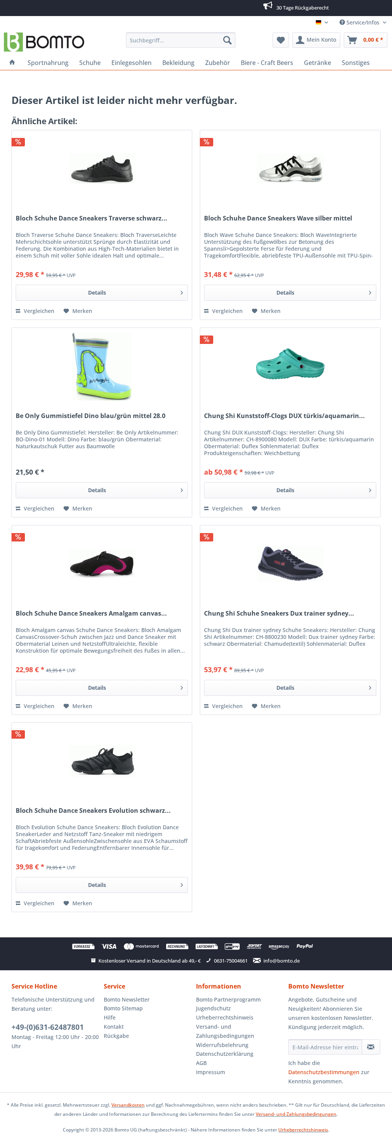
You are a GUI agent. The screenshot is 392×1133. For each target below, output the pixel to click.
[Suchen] (227, 40)
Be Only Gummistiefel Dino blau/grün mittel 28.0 (90, 416)
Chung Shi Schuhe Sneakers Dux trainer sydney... (279, 613)
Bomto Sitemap (123, 1008)
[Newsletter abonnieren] (371, 1047)
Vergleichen (38, 310)
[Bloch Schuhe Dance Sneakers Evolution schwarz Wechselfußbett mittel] (102, 760)
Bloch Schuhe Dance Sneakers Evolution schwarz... (93, 811)
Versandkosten (128, 1105)
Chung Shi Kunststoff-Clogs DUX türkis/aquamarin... (284, 416)
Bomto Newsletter (127, 999)
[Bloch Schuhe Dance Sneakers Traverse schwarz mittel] (102, 168)
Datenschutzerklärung (224, 1053)
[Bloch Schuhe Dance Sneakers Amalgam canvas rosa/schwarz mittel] (102, 563)
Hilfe (110, 1017)
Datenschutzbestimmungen (323, 1072)
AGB (201, 1063)
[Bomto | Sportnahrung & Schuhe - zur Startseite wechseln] (44, 42)
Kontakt (114, 1026)
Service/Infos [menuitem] (363, 22)
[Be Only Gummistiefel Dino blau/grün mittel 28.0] (102, 366)
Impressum (210, 1072)
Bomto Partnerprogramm (228, 999)
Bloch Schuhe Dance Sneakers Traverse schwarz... (91, 218)
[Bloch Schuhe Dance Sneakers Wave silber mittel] (290, 168)
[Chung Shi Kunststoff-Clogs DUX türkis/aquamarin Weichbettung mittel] (290, 366)
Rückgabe (116, 1035)
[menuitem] (181, 40)
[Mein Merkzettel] (281, 40)
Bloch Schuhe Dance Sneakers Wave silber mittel (278, 218)
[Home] (12, 62)
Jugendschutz (213, 1008)
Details (97, 292)
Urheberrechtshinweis (224, 1017)
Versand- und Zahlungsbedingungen (225, 1031)
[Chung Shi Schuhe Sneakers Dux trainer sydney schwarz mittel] (290, 563)
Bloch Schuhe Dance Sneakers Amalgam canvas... (91, 613)
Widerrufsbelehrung (222, 1045)
